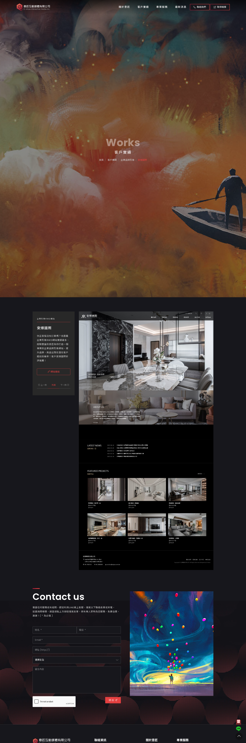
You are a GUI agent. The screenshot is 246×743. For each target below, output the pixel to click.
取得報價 (221, 7)
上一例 (43, 385)
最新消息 (180, 7)
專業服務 (162, 7)
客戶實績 (143, 7)
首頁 (101, 160)
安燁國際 (142, 160)
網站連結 (55, 371)
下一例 (64, 385)
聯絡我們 (201, 7)
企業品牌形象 (127, 160)
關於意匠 (124, 7)
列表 (54, 385)
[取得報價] (238, 723)
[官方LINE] (238, 729)
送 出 (111, 700)
